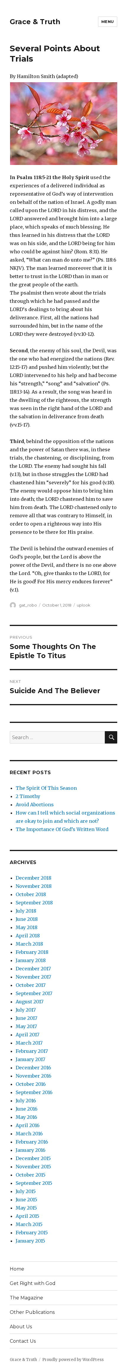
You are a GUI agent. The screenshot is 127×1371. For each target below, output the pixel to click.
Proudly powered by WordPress (73, 1359)
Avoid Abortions (35, 804)
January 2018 (31, 960)
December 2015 (33, 1158)
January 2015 (30, 1241)
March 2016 (29, 1134)
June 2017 (26, 1018)
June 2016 (27, 1109)
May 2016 (26, 1117)
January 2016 (30, 1150)
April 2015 (27, 1216)
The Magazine (26, 1298)
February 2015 (32, 1232)
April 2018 (28, 936)
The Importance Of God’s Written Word (62, 829)
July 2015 (26, 1191)
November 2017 (33, 977)
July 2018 (26, 911)
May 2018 (27, 927)
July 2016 (26, 1101)
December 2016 (33, 1068)
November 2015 (33, 1167)
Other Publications (32, 1312)
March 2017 (29, 1043)
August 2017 (29, 1002)
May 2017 (26, 1026)
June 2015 (26, 1199)
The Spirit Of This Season (46, 788)
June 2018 (27, 919)
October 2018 (31, 894)
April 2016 (28, 1125)
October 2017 (30, 985)
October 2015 (30, 1175)
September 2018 (34, 903)
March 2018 (29, 944)
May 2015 (26, 1208)
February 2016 (32, 1142)
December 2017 (33, 969)
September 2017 (34, 993)
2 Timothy (28, 796)
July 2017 (26, 1010)
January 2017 (30, 1059)
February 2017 (32, 1051)
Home (17, 1269)
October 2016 (31, 1084)
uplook (83, 605)
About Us (21, 1326)
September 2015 (34, 1183)
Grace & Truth (35, 22)
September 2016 (34, 1092)
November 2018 (34, 886)
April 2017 (27, 1035)
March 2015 (29, 1224)
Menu (107, 21)
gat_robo (28, 605)
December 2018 (33, 878)
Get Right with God (33, 1283)
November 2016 (33, 1076)
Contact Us (23, 1341)
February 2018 (32, 952)
